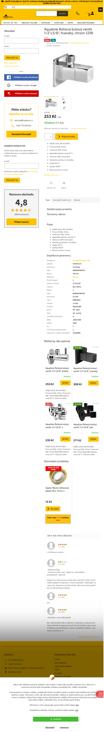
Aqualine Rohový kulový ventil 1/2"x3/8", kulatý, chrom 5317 (56, 370)
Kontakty (57, 673)
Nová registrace (9, 63)
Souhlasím (56, 719)
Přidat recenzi (20, 222)
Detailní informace (50, 175)
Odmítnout (63, 727)
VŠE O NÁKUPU (59, 663)
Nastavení (48, 727)
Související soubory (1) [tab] (61, 200)
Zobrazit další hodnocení (87, 637)
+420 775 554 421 (14, 664)
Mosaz (74, 277)
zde (76, 705)
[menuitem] (9, 22)
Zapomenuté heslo (10, 66)
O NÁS (56, 659)
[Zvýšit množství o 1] (52, 135)
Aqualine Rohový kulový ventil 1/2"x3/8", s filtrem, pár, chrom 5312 (56, 426)
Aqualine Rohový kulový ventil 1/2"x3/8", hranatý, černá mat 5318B (84, 370)
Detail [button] (64, 383)
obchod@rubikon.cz (15, 660)
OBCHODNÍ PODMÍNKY (62, 666)
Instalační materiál (80, 260)
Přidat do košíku (67, 136)
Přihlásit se (11, 58)
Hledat (61, 13)
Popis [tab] (46, 200)
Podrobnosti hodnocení (78, 43)
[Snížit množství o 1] (52, 138)
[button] (56, 390)
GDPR (56, 669)
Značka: (52, 45)
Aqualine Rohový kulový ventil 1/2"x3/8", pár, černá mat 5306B (84, 426)
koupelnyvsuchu (13, 672)
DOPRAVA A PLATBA (62, 676)
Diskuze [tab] (76, 200)
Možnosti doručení (77, 128)
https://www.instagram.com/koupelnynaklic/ (25, 668)
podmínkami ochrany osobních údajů (20, 173)
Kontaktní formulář (20, 134)
